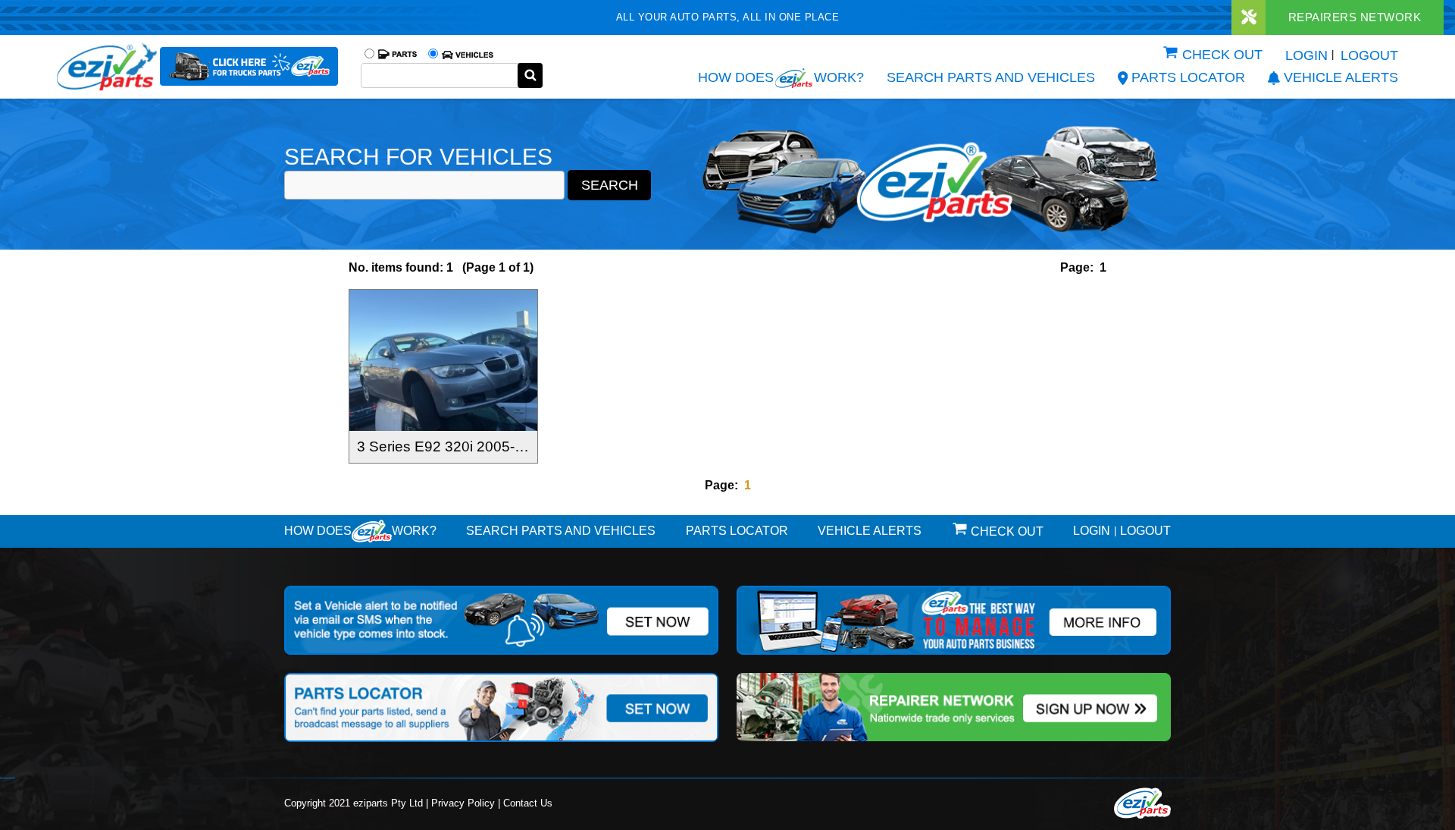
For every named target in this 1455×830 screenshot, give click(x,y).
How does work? (781, 77)
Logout (1369, 55)
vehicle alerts (1341, 77)
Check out (1222, 54)
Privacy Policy (463, 803)
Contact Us (527, 803)
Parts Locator (1188, 77)
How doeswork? (360, 530)
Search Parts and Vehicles (991, 77)
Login (1306, 55)
